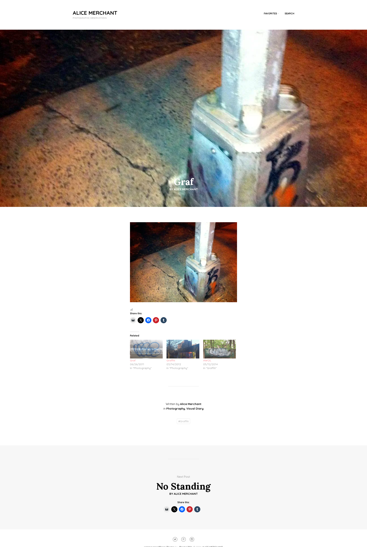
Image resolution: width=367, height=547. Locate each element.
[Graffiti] (182, 349)
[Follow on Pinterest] (183, 539)
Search (289, 13)
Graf (133, 360)
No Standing (183, 486)
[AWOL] (219, 349)
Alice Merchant (186, 189)
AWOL (207, 360)
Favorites (270, 13)
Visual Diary (195, 408)
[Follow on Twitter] (175, 539)
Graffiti (170, 360)
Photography (175, 408)
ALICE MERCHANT (95, 12)
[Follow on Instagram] (192, 539)
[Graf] (146, 349)
